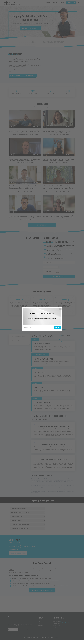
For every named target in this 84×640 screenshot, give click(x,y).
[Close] (60, 309)
